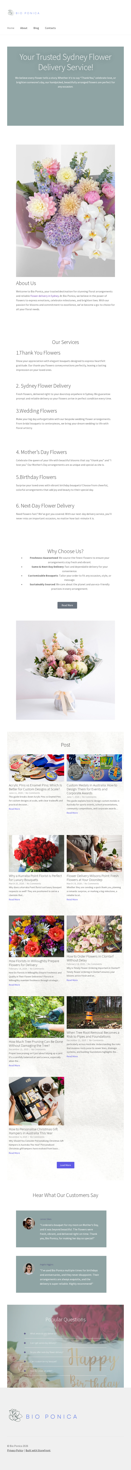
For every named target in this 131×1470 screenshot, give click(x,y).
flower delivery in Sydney (44, 296)
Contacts (50, 28)
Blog (36, 28)
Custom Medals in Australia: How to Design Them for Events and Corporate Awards (92, 789)
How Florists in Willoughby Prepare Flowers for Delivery (34, 963)
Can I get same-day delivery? (43, 1343)
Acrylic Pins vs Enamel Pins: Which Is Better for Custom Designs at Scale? (35, 787)
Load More (65, 1165)
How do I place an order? (41, 1370)
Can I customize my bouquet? (43, 1361)
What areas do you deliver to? (43, 1333)
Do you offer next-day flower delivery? (46, 1352)
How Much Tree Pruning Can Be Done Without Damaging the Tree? (36, 1043)
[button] (65, 1333)
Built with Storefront (38, 1450)
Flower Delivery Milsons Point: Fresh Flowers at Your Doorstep (93, 878)
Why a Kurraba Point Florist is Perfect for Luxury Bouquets (35, 878)
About (23, 28)
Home (10, 28)
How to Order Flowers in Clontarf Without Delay (90, 958)
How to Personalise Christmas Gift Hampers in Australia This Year (33, 1131)
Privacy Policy (15, 1450)
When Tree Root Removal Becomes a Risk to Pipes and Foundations (93, 1034)
